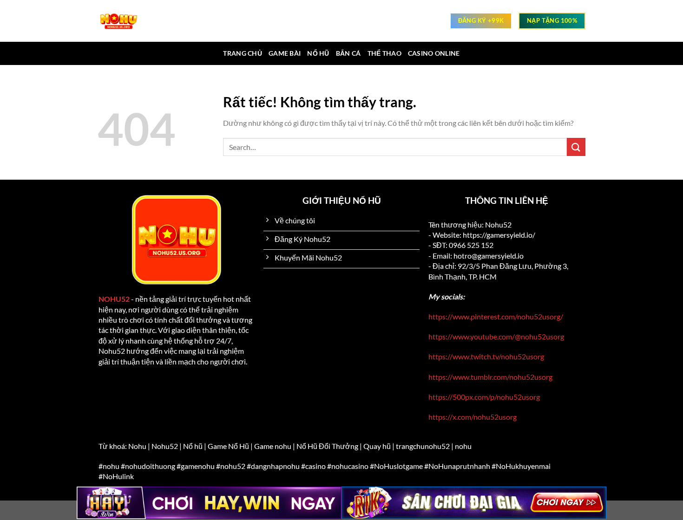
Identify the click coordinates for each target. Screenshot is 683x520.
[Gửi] (576, 147)
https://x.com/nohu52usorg (472, 416)
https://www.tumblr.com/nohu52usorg (490, 376)
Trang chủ (242, 53)
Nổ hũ (318, 53)
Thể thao (384, 53)
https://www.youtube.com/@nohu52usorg (496, 336)
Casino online (434, 53)
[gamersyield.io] (123, 21)
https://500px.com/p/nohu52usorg (484, 396)
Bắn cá (348, 53)
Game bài (285, 53)
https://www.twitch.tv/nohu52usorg (486, 356)
